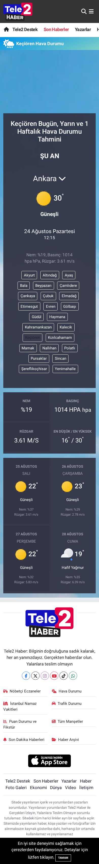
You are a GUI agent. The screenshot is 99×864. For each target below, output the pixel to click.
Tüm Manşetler (70, 721)
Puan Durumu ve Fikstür (20, 724)
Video (70, 787)
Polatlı (69, 348)
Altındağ (50, 275)
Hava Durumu (70, 691)
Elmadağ (69, 296)
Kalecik (66, 327)
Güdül (36, 317)
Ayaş (69, 275)
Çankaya (28, 296)
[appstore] (49, 761)
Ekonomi (38, 787)
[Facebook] (26, 676)
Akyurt (29, 275)
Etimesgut (29, 306)
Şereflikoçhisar (34, 369)
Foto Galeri (16, 787)
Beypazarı (43, 285)
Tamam (63, 857)
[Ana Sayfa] (6, 29)
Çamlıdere (68, 285)
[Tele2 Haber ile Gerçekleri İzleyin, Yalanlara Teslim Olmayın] (17, 11)
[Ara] (84, 11)
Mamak (28, 348)
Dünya (56, 787)
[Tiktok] (63, 676)
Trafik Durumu (69, 703)
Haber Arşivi (68, 739)
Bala (23, 285)
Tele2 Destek (25, 29)
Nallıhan (49, 348)
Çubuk (48, 296)
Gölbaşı (69, 306)
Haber (86, 781)
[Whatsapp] (73, 676)
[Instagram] (45, 676)
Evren (50, 306)
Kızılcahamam (60, 337)
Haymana (57, 317)
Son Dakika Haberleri (26, 739)
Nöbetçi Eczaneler (25, 691)
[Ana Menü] (91, 11)
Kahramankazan (38, 327)
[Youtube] (54, 676)
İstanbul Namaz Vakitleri (20, 706)
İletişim (86, 787)
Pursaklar (39, 358)
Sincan (60, 358)
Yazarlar (83, 29)
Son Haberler (56, 29)
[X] (35, 676)
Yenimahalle (65, 369)
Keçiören (32, 337)
